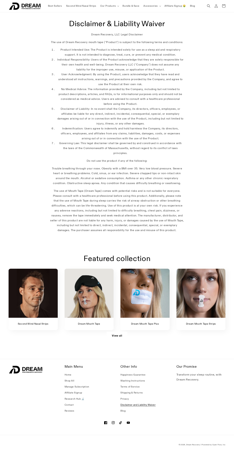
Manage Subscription (77, 386)
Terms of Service (130, 386)
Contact (69, 404)
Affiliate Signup (73, 392)
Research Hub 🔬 (74, 398)
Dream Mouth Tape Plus (145, 323)
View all (117, 335)
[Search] (208, 6)
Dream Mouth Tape (89, 323)
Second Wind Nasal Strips (33, 323)
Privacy (124, 398)
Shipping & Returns (131, 392)
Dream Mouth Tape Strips (201, 323)
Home (68, 374)
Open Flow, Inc (218, 445)
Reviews (69, 410)
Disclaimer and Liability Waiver (138, 404)
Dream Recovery (193, 445)
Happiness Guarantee (132, 374)
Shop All (69, 380)
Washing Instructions (132, 380)
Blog (123, 410)
